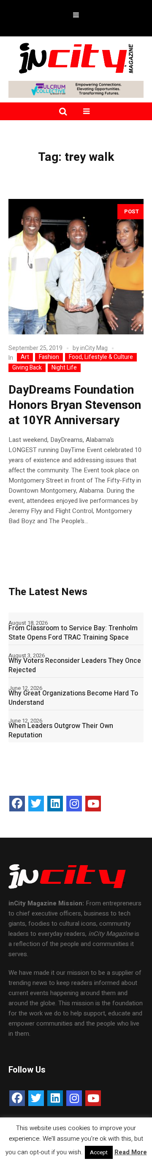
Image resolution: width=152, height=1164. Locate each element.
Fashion (49, 357)
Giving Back (27, 368)
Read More (130, 1152)
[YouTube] (93, 803)
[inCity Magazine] (76, 57)
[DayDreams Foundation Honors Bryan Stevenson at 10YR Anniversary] (76, 266)
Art (25, 357)
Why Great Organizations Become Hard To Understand (73, 698)
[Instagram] (74, 803)
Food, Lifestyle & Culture (101, 357)
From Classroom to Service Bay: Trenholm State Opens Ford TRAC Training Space (73, 633)
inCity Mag (94, 348)
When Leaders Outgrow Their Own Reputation (60, 730)
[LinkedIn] (55, 803)
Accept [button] (99, 1152)
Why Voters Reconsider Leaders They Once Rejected (74, 665)
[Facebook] (17, 803)
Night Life (64, 368)
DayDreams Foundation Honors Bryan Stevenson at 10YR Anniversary (74, 405)
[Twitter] (36, 803)
